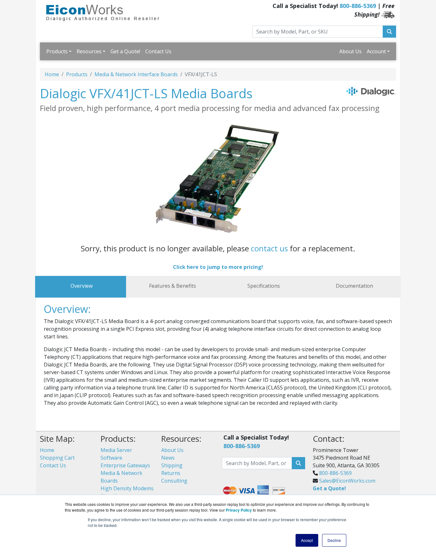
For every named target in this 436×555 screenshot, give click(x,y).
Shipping (172, 465)
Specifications (263, 285)
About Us (350, 51)
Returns (170, 473)
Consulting (174, 480)
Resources (89, 51)
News (168, 457)
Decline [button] (334, 540)
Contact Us (158, 51)
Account (376, 51)
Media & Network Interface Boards (136, 74)
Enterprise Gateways (125, 465)
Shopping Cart (57, 457)
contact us (269, 248)
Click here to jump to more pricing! (218, 266)
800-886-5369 (358, 6)
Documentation (354, 285)
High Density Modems (127, 488)
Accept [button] (307, 540)
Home (52, 74)
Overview (82, 285)
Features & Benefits (172, 285)
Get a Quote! (125, 51)
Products (57, 51)
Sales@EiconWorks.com (347, 480)
